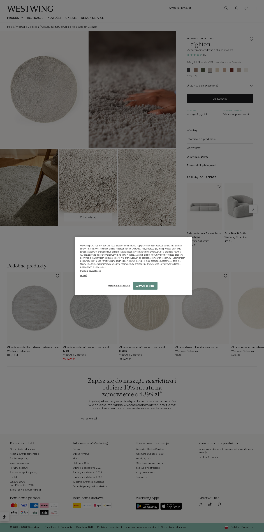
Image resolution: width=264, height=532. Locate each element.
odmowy (149, 264)
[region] (133, 266)
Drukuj (83, 275)
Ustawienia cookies (119, 285)
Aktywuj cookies (145, 285)
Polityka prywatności (90, 270)
